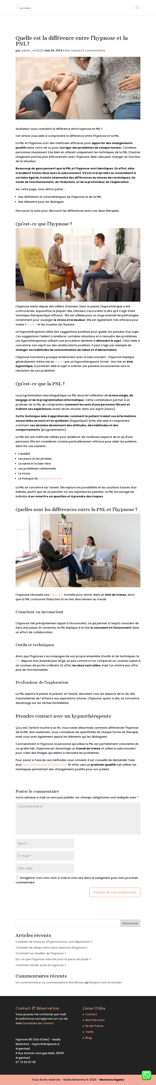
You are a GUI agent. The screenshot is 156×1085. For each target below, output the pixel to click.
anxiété (31, 324)
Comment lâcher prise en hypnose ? (41, 965)
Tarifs (89, 1032)
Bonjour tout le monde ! (106, 982)
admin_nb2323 (32, 50)
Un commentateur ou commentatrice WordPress (50, 982)
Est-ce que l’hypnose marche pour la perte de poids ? (53, 959)
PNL (18, 661)
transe (59, 362)
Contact (91, 1014)
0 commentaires (93, 50)
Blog (88, 1038)
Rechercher (130, 923)
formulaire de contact (38, 1023)
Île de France (94, 1026)
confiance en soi (50, 478)
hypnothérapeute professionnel (44, 765)
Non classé (72, 50)
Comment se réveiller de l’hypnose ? (41, 953)
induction (57, 595)
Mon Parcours (95, 1020)
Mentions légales (111, 1080)
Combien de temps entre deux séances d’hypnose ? (52, 948)
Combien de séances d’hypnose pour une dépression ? (54, 942)
